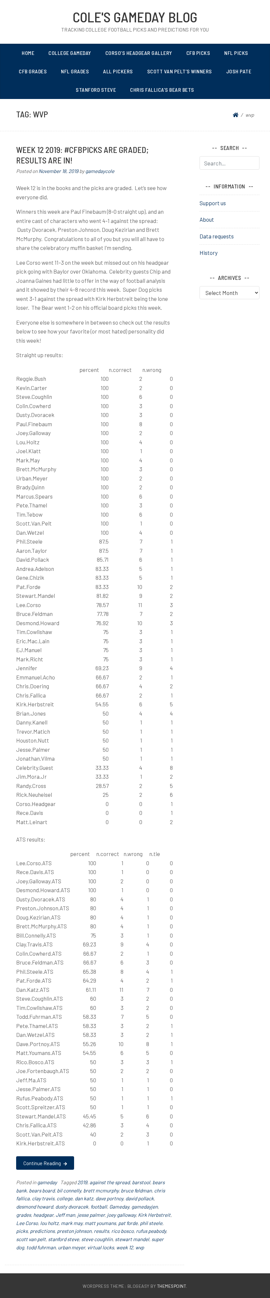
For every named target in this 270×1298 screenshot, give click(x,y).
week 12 (124, 1247)
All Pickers (118, 71)
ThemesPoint (171, 1286)
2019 (82, 1182)
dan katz (84, 1198)
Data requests (217, 236)
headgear (43, 1215)
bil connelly (69, 1190)
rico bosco (122, 1231)
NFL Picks (236, 53)
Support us (213, 203)
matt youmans (100, 1223)
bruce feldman (136, 1190)
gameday (47, 1182)
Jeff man (65, 1215)
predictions (42, 1231)
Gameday (119, 1207)
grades (23, 1215)
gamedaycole (99, 171)
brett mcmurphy (101, 1190)
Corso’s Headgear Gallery (138, 53)
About (207, 219)
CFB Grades (33, 71)
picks (22, 1231)
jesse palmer (91, 1215)
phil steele (151, 1223)
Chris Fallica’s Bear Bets (162, 89)
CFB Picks (198, 53)
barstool (141, 1182)
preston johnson (74, 1231)
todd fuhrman (41, 1247)
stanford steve (63, 1239)
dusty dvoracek (71, 1207)
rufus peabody (151, 1231)
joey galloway (121, 1215)
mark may (71, 1223)
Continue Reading (42, 1163)
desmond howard (34, 1207)
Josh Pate (239, 71)
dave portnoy (109, 1198)
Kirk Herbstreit (154, 1215)
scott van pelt (31, 1239)
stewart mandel (132, 1239)
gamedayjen (144, 1207)
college (64, 1198)
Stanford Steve (96, 89)
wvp (139, 1247)
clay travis (43, 1198)
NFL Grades (75, 71)
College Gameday (69, 53)
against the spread (110, 1182)
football (99, 1207)
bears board (42, 1190)
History (209, 252)
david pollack (139, 1198)
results (101, 1231)
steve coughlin (97, 1239)
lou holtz (49, 1223)
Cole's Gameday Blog (135, 16)
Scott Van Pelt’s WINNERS (179, 71)
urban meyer (71, 1247)
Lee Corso (27, 1223)
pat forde (128, 1223)
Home (28, 53)
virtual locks (100, 1247)
